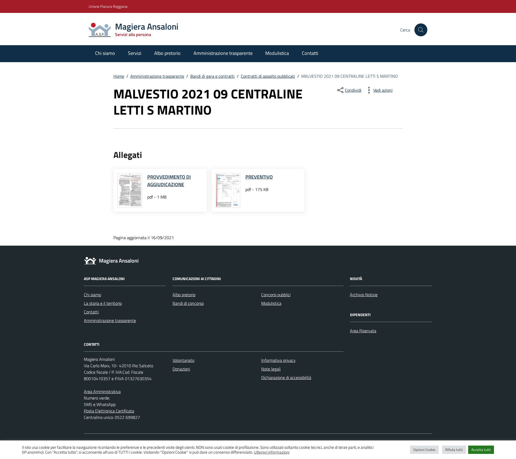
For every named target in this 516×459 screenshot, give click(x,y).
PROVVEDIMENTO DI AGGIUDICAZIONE (169, 180)
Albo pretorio (167, 53)
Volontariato (183, 360)
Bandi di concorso (188, 303)
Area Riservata (363, 330)
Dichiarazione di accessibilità (286, 377)
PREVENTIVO (259, 177)
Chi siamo (105, 53)
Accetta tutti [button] (481, 449)
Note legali (271, 369)
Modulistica (277, 53)
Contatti (310, 53)
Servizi (134, 53)
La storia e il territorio (103, 303)
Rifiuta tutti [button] (454, 449)
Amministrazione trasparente (223, 53)
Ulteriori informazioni (271, 452)
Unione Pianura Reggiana (108, 6)
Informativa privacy (278, 360)
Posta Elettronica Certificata (109, 411)
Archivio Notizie (364, 294)
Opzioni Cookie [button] (424, 449)
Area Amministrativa (102, 391)
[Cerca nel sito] (420, 29)
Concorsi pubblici (276, 294)
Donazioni (181, 369)
